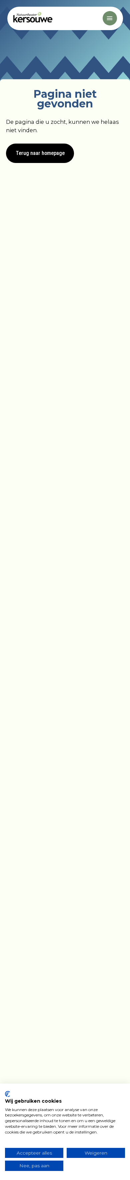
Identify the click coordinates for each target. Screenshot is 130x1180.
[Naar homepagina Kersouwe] (32, 18)
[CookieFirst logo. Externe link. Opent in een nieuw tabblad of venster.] (7, 1094)
